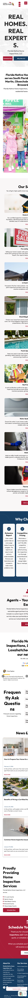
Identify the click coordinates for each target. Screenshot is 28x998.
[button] (3, 676)
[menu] (25, 3)
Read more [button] (6, 681)
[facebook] (4, 987)
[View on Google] (4, 671)
